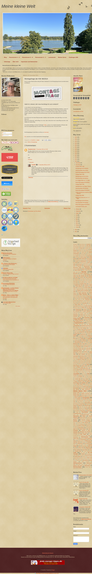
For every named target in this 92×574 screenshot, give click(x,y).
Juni (77, 217)
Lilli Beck (75, 375)
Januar (77, 227)
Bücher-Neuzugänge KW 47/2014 (82, 172)
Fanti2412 (33, 164)
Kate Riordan (89, 356)
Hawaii (91, 330)
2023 (76, 143)
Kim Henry (75, 363)
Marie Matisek (80, 384)
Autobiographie (83, 261)
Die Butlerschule (87, 295)
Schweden (75, 431)
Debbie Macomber (83, 294)
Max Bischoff (76, 389)
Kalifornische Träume (77, 351)
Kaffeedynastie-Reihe (77, 350)
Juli (77, 215)
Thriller (74, 452)
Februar (77, 225)
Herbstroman (84, 333)
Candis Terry (80, 274)
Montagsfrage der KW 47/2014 (82, 176)
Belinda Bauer (79, 263)
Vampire (76, 459)
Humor (74, 336)
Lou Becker (90, 376)
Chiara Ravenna (88, 277)
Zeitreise (74, 468)
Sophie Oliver (76, 438)
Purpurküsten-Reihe (77, 413)
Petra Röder (83, 410)
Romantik (75, 421)
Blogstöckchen (87, 266)
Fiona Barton (86, 312)
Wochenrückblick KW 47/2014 (82, 170)
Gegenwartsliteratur (79, 322)
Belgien (74, 263)
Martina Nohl (85, 386)
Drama (76, 298)
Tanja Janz (88, 447)
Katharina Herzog (83, 358)
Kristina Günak (80, 367)
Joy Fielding (85, 346)
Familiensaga (78, 309)
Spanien (82, 438)
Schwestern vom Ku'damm (85, 431)
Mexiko (83, 392)
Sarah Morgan (83, 429)
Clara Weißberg (81, 282)
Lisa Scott (89, 375)
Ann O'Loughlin (76, 254)
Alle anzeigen (18, 306)
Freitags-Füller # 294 (80, 184)
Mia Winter (88, 392)
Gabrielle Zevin (88, 320)
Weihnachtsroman (77, 463)
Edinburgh (86, 298)
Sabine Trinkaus (89, 425)
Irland (81, 337)
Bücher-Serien (62, 57)
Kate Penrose (82, 356)
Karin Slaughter (82, 354)
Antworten (30, 159)
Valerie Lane (89, 457)
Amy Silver (79, 249)
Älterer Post (67, 208)
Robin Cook (89, 418)
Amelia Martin (75, 248)
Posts (4, 132)
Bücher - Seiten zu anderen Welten (10, 295)
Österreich (75, 408)
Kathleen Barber (89, 359)
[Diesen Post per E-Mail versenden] (45, 140)
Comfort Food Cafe (79, 285)
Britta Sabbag (85, 270)
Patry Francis (75, 409)
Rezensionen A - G (14, 57)
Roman (75, 420)
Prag (77, 412)
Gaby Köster (84, 321)
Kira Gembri (86, 363)
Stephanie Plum (76, 442)
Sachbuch (84, 426)
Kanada (85, 351)
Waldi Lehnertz (85, 461)
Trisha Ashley (75, 455)
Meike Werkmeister (86, 389)
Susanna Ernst (83, 444)
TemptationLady (31, 149)
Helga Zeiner (77, 333)
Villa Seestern (79, 460)
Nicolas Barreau (88, 401)
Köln (90, 363)
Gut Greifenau (84, 328)
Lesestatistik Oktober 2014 (81, 206)
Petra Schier (89, 410)
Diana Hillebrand (80, 295)
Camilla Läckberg (83, 273)
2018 (76, 153)
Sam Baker (89, 426)
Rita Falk (76, 418)
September (78, 211)
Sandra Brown (81, 427)
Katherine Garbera (81, 359)
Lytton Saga (87, 380)
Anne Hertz (77, 257)
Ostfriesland (81, 408)
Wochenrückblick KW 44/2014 (82, 202)
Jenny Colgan (82, 343)
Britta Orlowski (78, 270)
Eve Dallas (89, 308)
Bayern (88, 262)
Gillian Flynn (75, 324)
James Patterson (82, 339)
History (75, 334)
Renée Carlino (82, 417)
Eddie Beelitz (80, 298)
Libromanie (46, 132)
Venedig (86, 459)
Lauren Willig (75, 372)
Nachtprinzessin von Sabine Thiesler (83, 186)
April (77, 221)
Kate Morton (75, 356)
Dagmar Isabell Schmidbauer (83, 290)
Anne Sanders (84, 257)
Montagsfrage (34, 142)
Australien (77, 261)
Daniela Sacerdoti (86, 291)
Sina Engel (88, 435)
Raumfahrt (85, 413)
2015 (76, 159)
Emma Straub (77, 307)
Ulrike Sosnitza (78, 456)
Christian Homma (89, 278)
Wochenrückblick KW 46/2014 (82, 178)
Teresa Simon (89, 448)
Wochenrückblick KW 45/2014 (82, 188)
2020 (76, 149)
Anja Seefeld (83, 253)
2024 (76, 141)
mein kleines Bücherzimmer (9, 302)
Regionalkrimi (76, 416)
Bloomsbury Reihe (77, 267)
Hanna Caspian (81, 329)
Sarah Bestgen (88, 427)
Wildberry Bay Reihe (77, 465)
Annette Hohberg (81, 258)
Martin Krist (80, 386)
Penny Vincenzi (89, 409)
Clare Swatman (88, 282)
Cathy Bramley (87, 274)
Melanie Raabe (76, 392)
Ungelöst (83, 456)
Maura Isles (88, 388)
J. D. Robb (88, 338)
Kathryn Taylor (82, 360)
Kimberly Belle (80, 363)
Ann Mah (89, 253)
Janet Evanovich (78, 342)
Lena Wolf (89, 372)
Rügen (74, 422)
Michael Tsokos (76, 395)
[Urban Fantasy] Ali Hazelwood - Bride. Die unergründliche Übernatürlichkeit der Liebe (10, 297)
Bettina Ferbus (85, 265)
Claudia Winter (75, 283)
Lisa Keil (84, 375)
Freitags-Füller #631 (83, 498)
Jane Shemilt (90, 341)
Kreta (84, 364)
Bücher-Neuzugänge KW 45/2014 (82, 190)
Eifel (91, 298)
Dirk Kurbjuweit (83, 296)
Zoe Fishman (79, 468)
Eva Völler (84, 308)
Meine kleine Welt (18, 6)
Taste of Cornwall (82, 448)
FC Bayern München (86, 311)
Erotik (80, 308)
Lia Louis (83, 373)
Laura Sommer (81, 371)
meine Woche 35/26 (7, 303)
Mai (77, 219)
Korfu (80, 364)
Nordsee (75, 406)
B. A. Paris (75, 262)
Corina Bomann (78, 286)
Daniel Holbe (79, 291)
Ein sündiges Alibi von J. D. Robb (83, 180)
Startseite (47, 208)
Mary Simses (83, 388)
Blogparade (79, 266)
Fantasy (85, 309)
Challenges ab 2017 (77, 104)
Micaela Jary (76, 393)
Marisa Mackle (77, 385)
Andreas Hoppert (76, 252)
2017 (76, 155)
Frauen (79, 317)
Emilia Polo (79, 303)
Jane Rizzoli (83, 341)
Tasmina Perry (75, 448)
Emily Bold (85, 303)
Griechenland (81, 326)
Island (78, 338)
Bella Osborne (86, 263)
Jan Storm (90, 339)
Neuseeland (87, 400)
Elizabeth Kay (88, 300)
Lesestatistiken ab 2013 (78, 111)
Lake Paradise (80, 369)
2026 (76, 137)
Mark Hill (89, 385)
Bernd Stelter (79, 265)
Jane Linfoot (77, 341)
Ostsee (85, 408)
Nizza (87, 404)
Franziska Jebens (83, 316)
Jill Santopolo (87, 345)
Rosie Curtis (82, 421)
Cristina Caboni (87, 287)
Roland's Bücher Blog (8, 272)
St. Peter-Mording (83, 439)
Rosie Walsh (88, 421)
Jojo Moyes (78, 346)
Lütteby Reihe (80, 380)
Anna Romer (89, 254)
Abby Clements (82, 244)
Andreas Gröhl (88, 250)
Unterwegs (7, 61)
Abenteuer (88, 244)
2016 (76, 157)
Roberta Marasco (82, 418)
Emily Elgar (90, 303)
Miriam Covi (82, 396)
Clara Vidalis (75, 282)
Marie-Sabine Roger (88, 384)
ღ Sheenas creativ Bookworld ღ (10, 263)
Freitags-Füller (76, 318)
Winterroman (87, 465)
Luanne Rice (84, 377)
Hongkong (89, 334)
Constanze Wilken (88, 285)
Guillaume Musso (88, 326)
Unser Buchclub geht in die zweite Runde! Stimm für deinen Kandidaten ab (11, 279)
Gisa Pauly (83, 324)
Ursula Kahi (89, 456)
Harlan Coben (85, 330)
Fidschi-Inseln (75, 312)
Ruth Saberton (85, 422)
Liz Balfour (80, 376)
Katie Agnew (89, 360)
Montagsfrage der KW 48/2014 (82, 168)
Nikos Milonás (88, 402)
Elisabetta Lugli (82, 300)
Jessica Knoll (82, 345)
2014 (76, 161)
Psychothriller (85, 412)
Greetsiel (76, 326)
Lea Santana (82, 372)
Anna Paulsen (82, 254)
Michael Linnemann (85, 393)
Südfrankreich (80, 443)
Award (89, 261)
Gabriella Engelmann (79, 320)
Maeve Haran (82, 381)
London (85, 376)
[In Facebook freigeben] (49, 140)
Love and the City (77, 377)
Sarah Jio (75, 429)
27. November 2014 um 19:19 (42, 149)
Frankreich (75, 316)
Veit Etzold (81, 459)
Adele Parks (75, 245)
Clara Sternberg (88, 281)
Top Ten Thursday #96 (83, 482)
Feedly (45, 124)
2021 (76, 147)
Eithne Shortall (77, 299)
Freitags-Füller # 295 (80, 174)
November (78, 164)
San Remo (75, 427)
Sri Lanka (76, 439)
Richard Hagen (89, 417)
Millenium (76, 396)
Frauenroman (87, 317)
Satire (89, 429)
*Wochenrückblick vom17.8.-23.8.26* (10, 291)
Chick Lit (76, 278)
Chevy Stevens (80, 277)
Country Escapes (80, 287)
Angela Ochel (84, 252)
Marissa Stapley (83, 385)
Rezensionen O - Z (40, 57)
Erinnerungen (75, 308)
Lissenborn (75, 376)
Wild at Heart (87, 464)
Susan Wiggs (75, 444)
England (83, 307)
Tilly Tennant (83, 452)
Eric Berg (88, 307)
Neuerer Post (27, 208)
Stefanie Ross (88, 440)
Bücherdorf (75, 273)
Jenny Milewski (75, 345)
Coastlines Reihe (83, 283)
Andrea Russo (85, 249)
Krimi (88, 364)
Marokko (74, 386)
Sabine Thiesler (81, 425)
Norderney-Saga (87, 405)
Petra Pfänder (77, 410)
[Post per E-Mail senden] (42, 140)
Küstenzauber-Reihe (84, 368)
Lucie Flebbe (90, 377)
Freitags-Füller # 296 (80, 166)
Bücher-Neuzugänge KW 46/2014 (82, 182)
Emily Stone (85, 304)
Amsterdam (87, 248)
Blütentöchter (87, 267)
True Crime (81, 455)
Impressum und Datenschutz (29, 61)
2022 (76, 145)
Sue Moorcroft (88, 443)
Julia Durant (89, 347)
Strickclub (83, 442)
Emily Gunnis (78, 304)
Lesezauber (5, 268)
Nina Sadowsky (76, 404)
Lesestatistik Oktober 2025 (84, 507)
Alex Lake (89, 245)
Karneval (89, 354)
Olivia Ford (81, 406)
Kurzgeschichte (75, 368)
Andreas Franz (81, 250)
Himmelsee (89, 333)
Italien (82, 338)
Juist (84, 347)
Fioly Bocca (81, 312)
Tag (75, 447)
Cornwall (86, 286)
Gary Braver (90, 321)
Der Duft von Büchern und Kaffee (10, 277)
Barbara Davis (83, 262)
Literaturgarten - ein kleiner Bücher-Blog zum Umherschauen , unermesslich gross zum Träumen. (11, 289)
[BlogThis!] (46, 140)
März (77, 223)
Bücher (29, 142)
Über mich (16, 61)
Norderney (80, 405)
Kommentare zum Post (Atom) (34, 211)
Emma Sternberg (88, 305)
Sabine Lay (75, 425)
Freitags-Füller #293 (80, 195)
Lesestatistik (52, 57)
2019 (76, 151)
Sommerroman (84, 436)
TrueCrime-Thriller (88, 455)
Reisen (84, 416)
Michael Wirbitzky (84, 395)
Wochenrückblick (77, 467)
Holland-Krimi (82, 334)
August (77, 213)
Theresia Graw (78, 451)
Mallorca (88, 381)
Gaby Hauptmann (76, 321)
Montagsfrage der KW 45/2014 (82, 200)
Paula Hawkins (81, 409)
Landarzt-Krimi (87, 369)
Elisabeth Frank (75, 300)
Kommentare (6, 135)
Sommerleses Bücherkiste (9, 283)
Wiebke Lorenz (80, 464)
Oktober (77, 209)
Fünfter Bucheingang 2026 (8, 269)
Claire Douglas (81, 281)
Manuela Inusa (85, 382)
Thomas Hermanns (87, 451)
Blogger (53, 570)
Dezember (78, 162)
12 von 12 (75, 244)
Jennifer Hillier (85, 342)
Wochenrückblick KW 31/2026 (85, 475)
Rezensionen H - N (27, 57)
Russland (78, 422)
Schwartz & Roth (86, 430)
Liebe (88, 373)
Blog (5, 57)
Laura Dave (75, 371)
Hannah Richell (89, 329)
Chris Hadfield (82, 278)
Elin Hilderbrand (86, 299)
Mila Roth (90, 395)
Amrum (81, 248)
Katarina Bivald (75, 355)
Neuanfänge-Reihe (80, 400)
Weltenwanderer (6, 257)
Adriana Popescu (82, 245)
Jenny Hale (89, 343)
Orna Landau (88, 406)
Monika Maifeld (78, 397)
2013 (76, 229)
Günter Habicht (76, 328)
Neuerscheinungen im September (9, 254)
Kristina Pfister (88, 367)
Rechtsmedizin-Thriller (84, 414)
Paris (90, 408)
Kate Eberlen (82, 355)
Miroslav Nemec (89, 396)
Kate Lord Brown (88, 355)
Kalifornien (88, 350)
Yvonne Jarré (88, 467)
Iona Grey (76, 337)
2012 (76, 231)
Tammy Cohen (81, 447)
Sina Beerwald (81, 435)
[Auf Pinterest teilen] (50, 140)
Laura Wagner (88, 371)
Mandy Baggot (76, 382)
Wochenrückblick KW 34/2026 (9, 264)
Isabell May (85, 337)
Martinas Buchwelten (7, 253)
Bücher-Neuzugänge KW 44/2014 (82, 204)
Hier (25, 136)
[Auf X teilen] (47, 140)
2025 (76, 139)
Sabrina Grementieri (77, 426)
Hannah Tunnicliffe (78, 330)
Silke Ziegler (83, 434)
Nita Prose (82, 404)
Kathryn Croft (76, 360)
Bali (79, 262)
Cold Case (90, 283)
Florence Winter (83, 313)
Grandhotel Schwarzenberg (86, 325)
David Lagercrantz (82, 292)
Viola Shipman (85, 460)
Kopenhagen (75, 364)
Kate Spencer (75, 358)
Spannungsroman (88, 438)
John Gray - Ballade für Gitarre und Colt (10, 274)
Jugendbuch (80, 347)
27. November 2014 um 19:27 (44, 164)
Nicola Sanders (80, 401)
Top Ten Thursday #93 (83, 490)
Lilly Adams (80, 375)
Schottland (75, 430)
